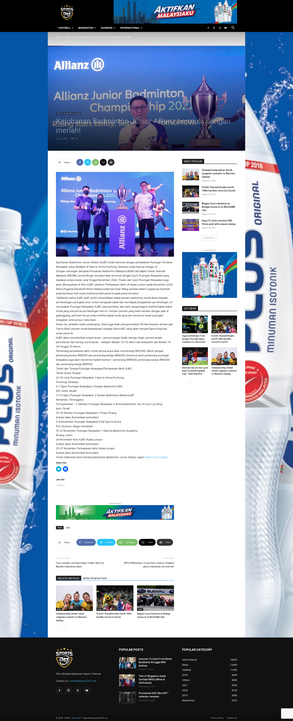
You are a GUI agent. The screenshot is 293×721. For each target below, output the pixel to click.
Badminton (68, 113)
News (78, 113)
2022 (67, 37)
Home (59, 37)
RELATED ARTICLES (68, 578)
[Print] (111, 162)
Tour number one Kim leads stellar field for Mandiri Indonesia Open (80, 564)
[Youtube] (225, 28)
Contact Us (232, 717)
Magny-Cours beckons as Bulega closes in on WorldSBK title (218, 207)
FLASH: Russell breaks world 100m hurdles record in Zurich (222, 339)
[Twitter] (219, 28)
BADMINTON (85, 27)
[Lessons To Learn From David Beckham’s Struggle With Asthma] (127, 663)
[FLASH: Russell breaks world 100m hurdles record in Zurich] (114, 598)
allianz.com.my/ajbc (156, 457)
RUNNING (106, 27)
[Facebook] (208, 28)
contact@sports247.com (82, 680)
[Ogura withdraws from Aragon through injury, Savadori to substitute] (195, 324)
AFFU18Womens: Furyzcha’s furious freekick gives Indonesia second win (149, 564)
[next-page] (63, 627)
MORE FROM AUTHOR (95, 578)
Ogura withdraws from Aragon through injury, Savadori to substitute (193, 339)
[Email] (103, 162)
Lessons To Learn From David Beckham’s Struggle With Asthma (155, 662)
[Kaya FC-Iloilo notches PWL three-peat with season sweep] (190, 225)
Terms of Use (217, 717)
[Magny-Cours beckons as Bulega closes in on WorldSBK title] (155, 598)
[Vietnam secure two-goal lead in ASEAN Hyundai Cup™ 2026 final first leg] (195, 356)
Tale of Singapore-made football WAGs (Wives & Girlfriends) (152, 679)
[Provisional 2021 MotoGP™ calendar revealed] (127, 697)
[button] (233, 28)
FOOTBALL (64, 27)
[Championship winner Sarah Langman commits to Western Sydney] (74, 598)
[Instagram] (214, 28)
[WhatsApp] (95, 162)
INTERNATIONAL (130, 27)
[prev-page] (58, 627)
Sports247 (76, 717)
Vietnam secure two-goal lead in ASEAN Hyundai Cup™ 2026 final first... (195, 370)
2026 (59, 609)
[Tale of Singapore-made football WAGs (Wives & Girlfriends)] (127, 680)
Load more (208, 237)
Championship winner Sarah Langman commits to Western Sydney (71, 617)
